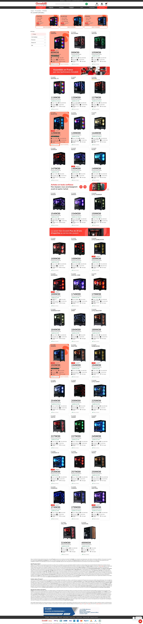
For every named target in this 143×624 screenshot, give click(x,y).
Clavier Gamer (72, 617)
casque (89, 603)
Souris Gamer (66, 617)
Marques (97, 623)
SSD (32, 45)
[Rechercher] (86, 4)
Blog (100, 623)
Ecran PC (60, 617)
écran (81, 603)
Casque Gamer (79, 617)
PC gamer (47, 617)
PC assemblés (38, 10)
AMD (102, 566)
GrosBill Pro (63, 0)
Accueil (32, 10)
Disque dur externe (94, 617)
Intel (99, 566)
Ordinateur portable (54, 617)
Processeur (33, 39)
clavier (85, 603)
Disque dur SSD (86, 617)
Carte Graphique (34, 37)
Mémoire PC (33, 42)
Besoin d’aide (69, 0)
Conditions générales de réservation (47, 623)
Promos (34, 34)
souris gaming (98, 603)
